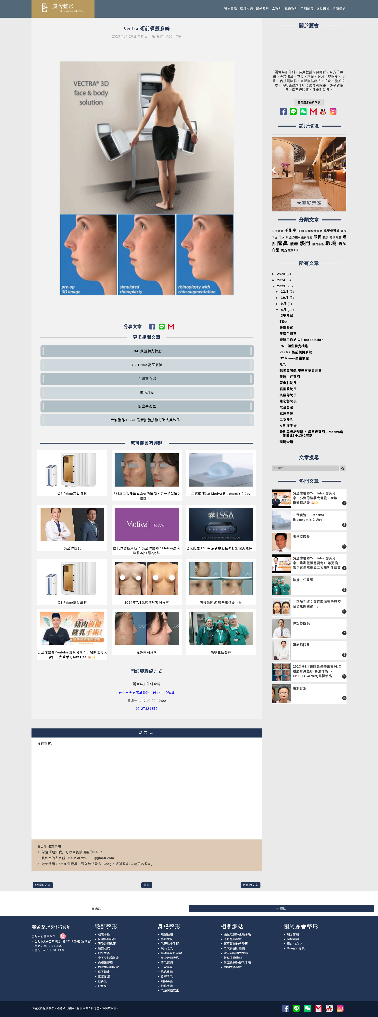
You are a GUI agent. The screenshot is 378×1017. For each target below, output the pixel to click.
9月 (284, 303)
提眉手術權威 (233, 957)
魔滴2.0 (293, 250)
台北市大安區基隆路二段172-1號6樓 (147, 693)
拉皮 (282, 237)
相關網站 (339, 8)
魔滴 (284, 250)
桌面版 (96, 908)
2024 (281, 280)
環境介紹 (147, 392)
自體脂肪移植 (314, 230)
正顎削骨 (307, 8)
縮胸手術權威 (233, 967)
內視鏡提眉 (105, 962)
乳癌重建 (167, 971)
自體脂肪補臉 (107, 939)
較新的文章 (42, 885)
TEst (284, 321)
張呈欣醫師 (293, 237)
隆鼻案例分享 (146, 652)
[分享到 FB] (153, 328)
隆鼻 (282, 243)
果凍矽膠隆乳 (170, 957)
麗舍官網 (293, 934)
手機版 (281, 908)
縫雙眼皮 (104, 948)
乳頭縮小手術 (170, 943)
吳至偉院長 (72, 548)
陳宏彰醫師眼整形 (236, 953)
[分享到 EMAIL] (172, 328)
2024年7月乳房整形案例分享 (146, 602)
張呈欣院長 (288, 389)
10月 (285, 297)
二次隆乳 (286, 419)
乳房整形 (291, 8)
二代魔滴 (277, 230)
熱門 (305, 243)
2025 (281, 274)
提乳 (326, 237)
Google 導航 (296, 948)
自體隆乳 (167, 976)
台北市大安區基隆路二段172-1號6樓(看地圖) (63, 941)
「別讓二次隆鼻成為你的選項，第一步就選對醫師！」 (146, 496)
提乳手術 (167, 985)
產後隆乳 (307, 237)
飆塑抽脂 (167, 934)
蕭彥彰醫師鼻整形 (236, 943)
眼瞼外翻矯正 (107, 943)
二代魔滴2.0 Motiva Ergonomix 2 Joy (221, 493)
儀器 (169, 36)
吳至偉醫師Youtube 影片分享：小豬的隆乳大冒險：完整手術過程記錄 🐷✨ (72, 655)
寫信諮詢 (293, 939)
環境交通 (246, 8)
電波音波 (286, 407)
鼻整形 (277, 8)
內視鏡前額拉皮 (108, 967)
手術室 (290, 231)
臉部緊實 (286, 327)
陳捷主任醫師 (221, 652)
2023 (281, 286)
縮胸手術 (167, 981)
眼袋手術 (104, 934)
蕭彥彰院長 (288, 383)
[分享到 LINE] (163, 328)
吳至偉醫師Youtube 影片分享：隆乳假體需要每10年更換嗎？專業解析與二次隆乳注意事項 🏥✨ (317, 563)
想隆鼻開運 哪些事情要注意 (221, 602)
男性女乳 (167, 939)
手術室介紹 (147, 379)
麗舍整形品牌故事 (309, 102)
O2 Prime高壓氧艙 (147, 365)
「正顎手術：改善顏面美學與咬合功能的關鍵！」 (317, 604)
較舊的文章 (250, 885)
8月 (284, 310)
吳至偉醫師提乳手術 (237, 962)
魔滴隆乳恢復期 (171, 953)
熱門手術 (318, 244)
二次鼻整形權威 (234, 948)
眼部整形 (262, 8)
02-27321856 (147, 708)
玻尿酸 (102, 985)
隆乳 (283, 364)
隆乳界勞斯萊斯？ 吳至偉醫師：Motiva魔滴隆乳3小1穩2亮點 (146, 551)
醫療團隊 (230, 8)
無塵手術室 (147, 406)
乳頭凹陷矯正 (170, 990)
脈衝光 (102, 981)
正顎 (301, 230)
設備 (160, 36)
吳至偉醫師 (332, 230)
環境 (178, 36)
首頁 (147, 885)
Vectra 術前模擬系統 (146, 28)
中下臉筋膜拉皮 (108, 957)
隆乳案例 (167, 962)
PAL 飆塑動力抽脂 (147, 351)
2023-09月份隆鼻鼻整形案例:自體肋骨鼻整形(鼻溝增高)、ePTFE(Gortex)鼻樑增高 (317, 671)
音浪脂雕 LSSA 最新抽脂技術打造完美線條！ (147, 420)
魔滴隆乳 (167, 948)
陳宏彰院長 (288, 401)
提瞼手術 (104, 953)
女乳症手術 (288, 426)
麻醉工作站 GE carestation (302, 339)
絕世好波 (335, 237)
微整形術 (323, 8)
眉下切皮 (104, 971)
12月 (285, 291)
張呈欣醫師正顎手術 (237, 934)
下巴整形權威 (233, 939)
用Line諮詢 (295, 943)
